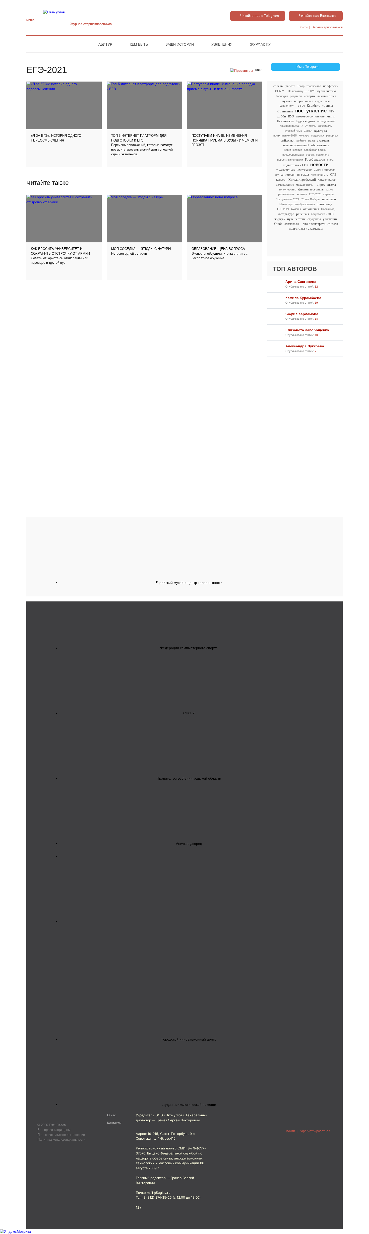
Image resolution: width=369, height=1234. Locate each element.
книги (331, 116)
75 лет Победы (310, 199)
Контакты (114, 1123)
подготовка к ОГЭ (322, 214)
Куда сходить (305, 121)
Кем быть (139, 44)
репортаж (332, 135)
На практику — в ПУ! (301, 91)
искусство (304, 169)
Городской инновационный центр (188, 1039)
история (309, 96)
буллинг (296, 209)
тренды (327, 105)
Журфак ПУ (260, 44)
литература (286, 214)
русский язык (293, 130)
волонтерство (287, 189)
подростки (317, 135)
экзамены (323, 140)
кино (329, 189)
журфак (279, 219)
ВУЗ (291, 116)
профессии (330, 86)
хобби (281, 116)
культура (320, 130)
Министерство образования (297, 204)
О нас (111, 1115)
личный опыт (326, 96)
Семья (308, 130)
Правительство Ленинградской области (189, 778)
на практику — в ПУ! (292, 105)
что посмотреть (314, 224)
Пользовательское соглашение (61, 1135)
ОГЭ (333, 174)
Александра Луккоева (304, 346)
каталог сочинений (296, 145)
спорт (330, 159)
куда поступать (285, 169)
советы (278, 86)
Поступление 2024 (287, 199)
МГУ (331, 111)
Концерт (281, 179)
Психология (285, 121)
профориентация (293, 154)
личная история (285, 174)
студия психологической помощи (189, 1105)
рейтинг (301, 140)
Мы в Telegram (307, 66)
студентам (322, 101)
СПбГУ (279, 91)
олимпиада (324, 204)
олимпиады (291, 223)
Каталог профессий (302, 179)
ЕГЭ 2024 (283, 209)
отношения (311, 209)
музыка (287, 101)
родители (296, 96)
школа (331, 184)
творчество (313, 86)
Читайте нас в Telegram (259, 16)
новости (319, 164)
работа (290, 86)
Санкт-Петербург (325, 169)
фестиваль (325, 125)
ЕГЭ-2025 (315, 194)
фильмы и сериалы (311, 189)
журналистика (327, 91)
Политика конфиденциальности (61, 1139)
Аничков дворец (189, 844)
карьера (328, 194)
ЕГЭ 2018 (303, 174)
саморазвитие (285, 184)
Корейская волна (315, 149)
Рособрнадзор (315, 159)
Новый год (327, 209)
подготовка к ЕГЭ (295, 165)
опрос (321, 184)
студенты (314, 219)
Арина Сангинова (300, 282)
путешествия (296, 219)
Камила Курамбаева (303, 298)
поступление (311, 110)
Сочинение (285, 111)
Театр (300, 86)
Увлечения (221, 44)
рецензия (302, 214)
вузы (311, 140)
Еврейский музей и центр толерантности (188, 583)
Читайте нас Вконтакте (317, 16)
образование (320, 145)
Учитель (310, 125)
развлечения (286, 194)
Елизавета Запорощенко (307, 330)
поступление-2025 (285, 135)
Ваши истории (179, 44)
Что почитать (319, 174)
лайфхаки (287, 140)
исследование (326, 121)
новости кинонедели (290, 159)
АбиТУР (105, 44)
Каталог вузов (327, 179)
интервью (329, 199)
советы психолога (317, 154)
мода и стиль (304, 184)
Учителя (332, 223)
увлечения (330, 219)
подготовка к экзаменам (306, 228)
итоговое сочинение (310, 116)
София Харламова (301, 314)
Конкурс (304, 135)
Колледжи (282, 96)
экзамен (301, 194)
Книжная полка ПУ (291, 125)
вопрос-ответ (303, 101)
